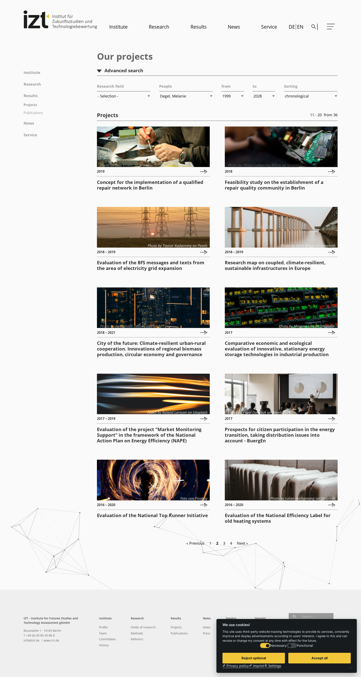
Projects (30, 104)
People (165, 86)
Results (199, 27)
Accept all (319, 658)
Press (206, 633)
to (255, 86)
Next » (242, 543)
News (234, 27)
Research (159, 27)
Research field (110, 86)
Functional (305, 646)
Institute (118, 27)
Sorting (290, 86)
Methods (137, 633)
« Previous (195, 543)
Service (269, 27)
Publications (33, 112)
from (226, 86)
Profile (103, 627)
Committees (107, 639)
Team (103, 633)
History (104, 645)
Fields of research (143, 627)
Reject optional (254, 658)
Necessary (278, 646)
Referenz (137, 639)
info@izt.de (32, 640)
